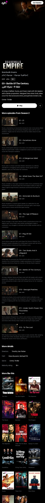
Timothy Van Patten (19, 351)
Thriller (16, 361)
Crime (12, 361)
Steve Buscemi (14, 356)
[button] (37, 2)
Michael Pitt (24, 356)
